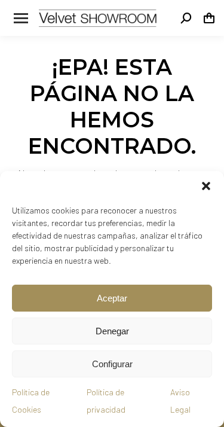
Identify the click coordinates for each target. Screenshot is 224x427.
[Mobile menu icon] (21, 18)
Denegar (112, 331)
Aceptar (112, 298)
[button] (206, 186)
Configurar (112, 364)
